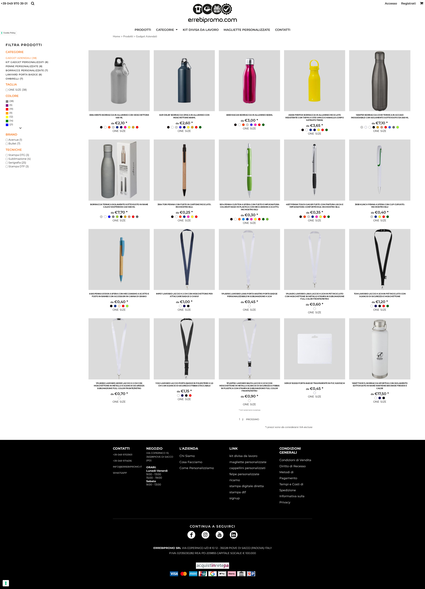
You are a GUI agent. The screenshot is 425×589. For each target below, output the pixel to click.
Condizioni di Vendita (295, 460)
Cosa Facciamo (190, 462)
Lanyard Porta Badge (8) (24, 74)
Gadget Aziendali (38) (21, 57)
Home (116, 36)
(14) (11, 120)
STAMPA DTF (237, 492)
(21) (11, 124)
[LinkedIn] (234, 535)
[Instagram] (205, 535)
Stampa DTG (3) (18, 155)
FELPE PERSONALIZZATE (244, 474)
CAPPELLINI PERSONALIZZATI (247, 468)
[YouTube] (219, 535)
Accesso (391, 3)
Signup (234, 498)
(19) (11, 108)
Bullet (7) (14, 143)
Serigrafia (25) (17, 162)
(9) (10, 105)
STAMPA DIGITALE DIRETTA (246, 486)
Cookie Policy (9, 33)
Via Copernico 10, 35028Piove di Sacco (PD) (159, 456)
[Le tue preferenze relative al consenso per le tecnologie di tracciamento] (6, 583)
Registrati (408, 3)
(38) (11, 101)
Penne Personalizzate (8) (24, 66)
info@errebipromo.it (127, 466)
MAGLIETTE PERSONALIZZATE (247, 462)
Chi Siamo (187, 456)
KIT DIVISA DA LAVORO (243, 456)
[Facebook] (191, 535)
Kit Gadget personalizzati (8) (27, 62)
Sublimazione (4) (19, 158)
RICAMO (234, 480)
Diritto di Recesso (292, 466)
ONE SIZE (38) (17, 89)
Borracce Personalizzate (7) (27, 70)
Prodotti (128, 36)
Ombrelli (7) (14, 78)
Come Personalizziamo (196, 468)
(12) (11, 116)
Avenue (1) (15, 139)
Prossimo (252, 419)
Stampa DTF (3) (18, 166)
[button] (32, 3)
